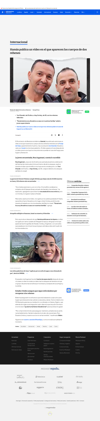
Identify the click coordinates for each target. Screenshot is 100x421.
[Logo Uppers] (40, 388)
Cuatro (78, 350)
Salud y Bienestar (65, 353)
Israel (23, 148)
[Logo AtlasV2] (30, 393)
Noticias (14, 340)
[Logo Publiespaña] (50, 393)
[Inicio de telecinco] (2, 12)
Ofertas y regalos (65, 343)
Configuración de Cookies (50, 400)
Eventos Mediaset (65, 350)
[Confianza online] (50, 415)
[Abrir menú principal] (97, 12)
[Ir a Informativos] (9, 12)
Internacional (18, 42)
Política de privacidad (38, 400)
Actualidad (23, 326)
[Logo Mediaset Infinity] (20, 377)
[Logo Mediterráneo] (69, 393)
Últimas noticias (16, 347)
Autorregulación (48, 348)
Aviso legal (18, 400)
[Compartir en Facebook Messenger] (59, 135)
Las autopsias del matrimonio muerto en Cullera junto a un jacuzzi (42, 8)
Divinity (78, 353)
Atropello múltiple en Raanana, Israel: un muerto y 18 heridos (30, 213)
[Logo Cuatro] (60, 377)
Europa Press (36, 109)
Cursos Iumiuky (64, 347)
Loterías (14, 343)
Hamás (38, 326)
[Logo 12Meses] (79, 388)
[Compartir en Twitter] (55, 135)
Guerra (56, 326)
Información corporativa (27, 400)
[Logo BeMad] (20, 388)
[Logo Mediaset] (50, 370)
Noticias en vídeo (17, 350)
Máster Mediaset (48, 359)
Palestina (45, 326)
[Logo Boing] (60, 382)
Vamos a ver (31, 353)
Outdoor (30, 359)
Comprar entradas (65, 340)
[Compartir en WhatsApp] (51, 135)
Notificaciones (48, 351)
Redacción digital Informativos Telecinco (20, 109)
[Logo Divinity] (79, 377)
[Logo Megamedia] (50, 407)
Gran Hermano (32, 340)
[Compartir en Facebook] (62, 135)
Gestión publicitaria (71, 400)
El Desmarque (80, 347)
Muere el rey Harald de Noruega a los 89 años (12, 8)
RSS (78, 400)
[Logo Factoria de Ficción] (40, 382)
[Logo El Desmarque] (20, 382)
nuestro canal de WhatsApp (33, 319)
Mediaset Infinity (80, 340)
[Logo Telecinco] (40, 377)
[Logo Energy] (79, 382)
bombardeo (53, 146)
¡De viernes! (31, 356)
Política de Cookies (61, 400)
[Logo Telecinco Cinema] (59, 387)
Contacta (46, 340)
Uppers (78, 343)
